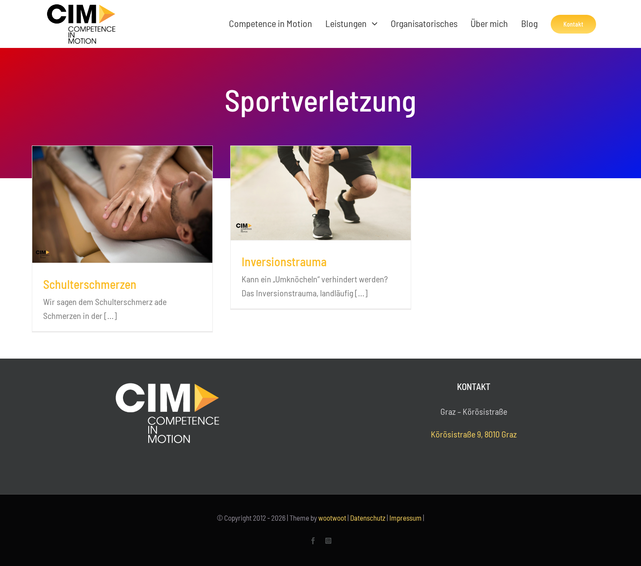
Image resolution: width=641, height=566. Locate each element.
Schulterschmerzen (89, 284)
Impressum (405, 517)
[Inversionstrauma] (321, 193)
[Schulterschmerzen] (122, 204)
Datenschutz (367, 517)
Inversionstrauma (284, 261)
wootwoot (332, 517)
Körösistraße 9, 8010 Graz (474, 434)
